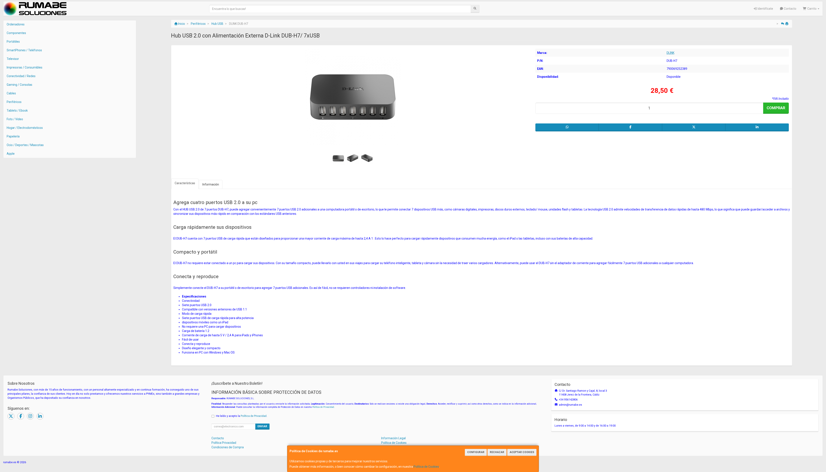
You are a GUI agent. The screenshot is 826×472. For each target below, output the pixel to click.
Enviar (262, 426)
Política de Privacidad (323, 407)
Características (185, 183)
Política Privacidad (223, 442)
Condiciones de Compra (227, 447)
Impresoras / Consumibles (24, 67)
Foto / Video (15, 119)
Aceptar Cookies (522, 452)
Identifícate (765, 8)
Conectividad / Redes (21, 76)
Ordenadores (16, 24)
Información (210, 184)
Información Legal (393, 438)
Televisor (13, 59)
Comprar (776, 108)
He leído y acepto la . (241, 415)
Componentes (16, 33)
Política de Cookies (426, 466)
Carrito (812, 8)
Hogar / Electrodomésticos (25, 127)
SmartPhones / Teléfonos (24, 50)
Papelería (13, 136)
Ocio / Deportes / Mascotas (25, 145)
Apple (11, 153)
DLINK (670, 53)
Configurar (475, 452)
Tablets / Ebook (17, 110)
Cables (11, 93)
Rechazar (497, 452)
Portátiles (13, 41)
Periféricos (14, 102)
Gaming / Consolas (19, 84)
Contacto (789, 8)
